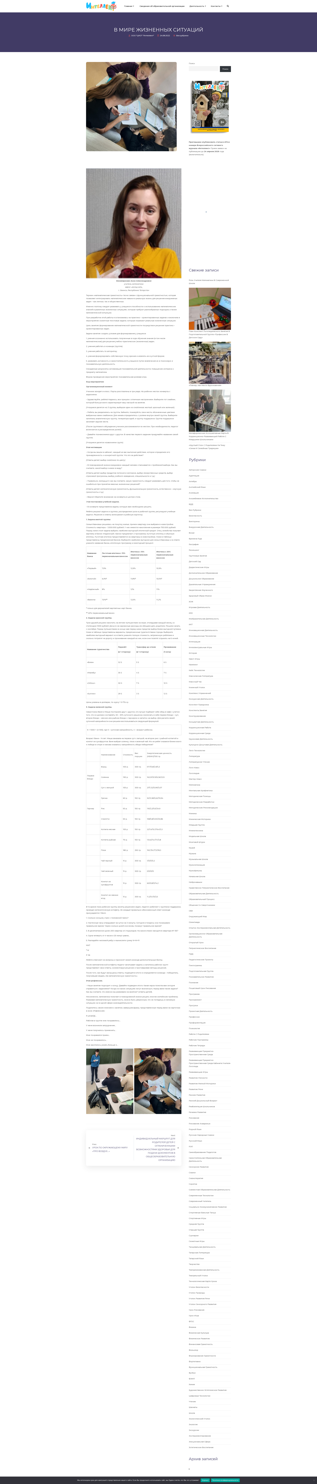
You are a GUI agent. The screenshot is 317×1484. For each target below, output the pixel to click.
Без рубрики (182, 35)
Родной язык (195, 1129)
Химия (192, 1384)
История (193, 653)
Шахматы (193, 1407)
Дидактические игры (199, 567)
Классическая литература (201, 676)
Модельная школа (197, 836)
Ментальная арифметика (200, 790)
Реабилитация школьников (202, 1106)
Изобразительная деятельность (204, 619)
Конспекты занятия (198, 710)
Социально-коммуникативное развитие (208, 1207)
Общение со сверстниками (202, 905)
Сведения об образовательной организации (162, 6)
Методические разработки (201, 802)
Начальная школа (197, 876)
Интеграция (194, 642)
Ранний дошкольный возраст (203, 1101)
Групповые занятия (198, 556)
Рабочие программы (198, 1040)
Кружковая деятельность (201, 739)
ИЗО (191, 613)
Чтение (192, 1401)
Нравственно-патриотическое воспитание (209, 888)
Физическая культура (199, 1333)
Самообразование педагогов (202, 1152)
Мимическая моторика (200, 819)
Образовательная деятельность (204, 893)
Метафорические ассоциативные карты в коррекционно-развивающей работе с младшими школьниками (209, 436)
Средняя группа (196, 1224)
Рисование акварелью (199, 1124)
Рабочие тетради (197, 1045)
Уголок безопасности (199, 1287)
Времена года (195, 539)
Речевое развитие (197, 1112)
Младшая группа (197, 825)
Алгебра (193, 481)
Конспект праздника (199, 705)
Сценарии (193, 1235)
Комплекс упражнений (200, 693)
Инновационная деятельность (203, 630)
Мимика (193, 813)
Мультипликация (197, 865)
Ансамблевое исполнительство (203, 498)
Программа (194, 994)
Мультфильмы (195, 871)
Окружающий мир (198, 916)
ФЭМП (192, 1379)
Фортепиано (195, 1361)
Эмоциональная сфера (199, 1442)
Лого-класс (194, 768)
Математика (194, 785)
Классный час (195, 682)
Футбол (192, 1373)
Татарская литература (199, 1253)
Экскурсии (194, 1430)
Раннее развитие (197, 1095)
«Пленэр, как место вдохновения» (205, 385)
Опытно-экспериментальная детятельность (209, 928)
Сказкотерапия (196, 1178)
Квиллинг (193, 665)
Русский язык (195, 1141)
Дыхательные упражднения (202, 584)
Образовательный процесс (202, 899)
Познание (193, 982)
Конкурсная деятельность (201, 699)
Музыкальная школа (198, 859)
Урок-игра (194, 1316)
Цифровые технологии (199, 1396)
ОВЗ (191, 911)
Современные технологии (201, 1195)
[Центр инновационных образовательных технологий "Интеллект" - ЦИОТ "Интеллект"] (101, 6)
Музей (192, 848)
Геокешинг (194, 550)
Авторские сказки (197, 470)
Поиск (192, 63)
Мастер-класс (195, 779)
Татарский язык (196, 1258)
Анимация (194, 493)
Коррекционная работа (200, 728)
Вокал (191, 533)
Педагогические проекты (201, 960)
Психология (194, 1028)
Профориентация (197, 1023)
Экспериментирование (200, 1436)
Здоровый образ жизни (200, 596)
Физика (192, 1327)
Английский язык (197, 487)
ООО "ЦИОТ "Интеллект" (142, 35)
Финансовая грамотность (201, 1344)
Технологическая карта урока (203, 1281)
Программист (195, 1000)
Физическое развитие (199, 1338)
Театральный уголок (198, 1276)
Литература (194, 756)
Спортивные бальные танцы (202, 1213)
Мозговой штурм (197, 842)
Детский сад (195, 561)
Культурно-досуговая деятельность (205, 745)
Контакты (216, 6)
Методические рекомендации (203, 808)
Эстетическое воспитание (201, 1447)
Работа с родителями (199, 1034)
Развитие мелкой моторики (202, 1084)
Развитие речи (196, 1089)
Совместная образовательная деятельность (209, 1190)
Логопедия (194, 773)
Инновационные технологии (202, 636)
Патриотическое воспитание (202, 948)
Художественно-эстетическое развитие (208, 1390)
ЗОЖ (191, 602)
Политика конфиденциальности (225, 1480)
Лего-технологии (197, 750)
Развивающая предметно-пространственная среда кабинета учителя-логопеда (210, 1063)
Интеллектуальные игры (200, 647)
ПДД (191, 954)
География (193, 544)
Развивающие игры (198, 1072)
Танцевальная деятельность (202, 1247)
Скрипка (193, 1184)
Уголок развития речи (199, 1298)
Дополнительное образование (203, 573)
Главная (128, 6)
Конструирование (197, 716)
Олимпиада (194, 922)
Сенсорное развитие (199, 1167)
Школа (192, 1413)
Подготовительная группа (201, 971)
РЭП (191, 1146)
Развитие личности (198, 1078)
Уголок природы (197, 1293)
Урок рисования (196, 1310)
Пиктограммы (195, 965)
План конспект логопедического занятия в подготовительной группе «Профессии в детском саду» (209, 334)
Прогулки (193, 1005)
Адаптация (194, 476)
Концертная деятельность (201, 722)
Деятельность (196, 6)
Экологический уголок (199, 1419)
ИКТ (191, 624)
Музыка (192, 853)
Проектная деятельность (200, 1011)
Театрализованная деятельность (204, 1270)
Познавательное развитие (201, 977)
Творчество (194, 1264)
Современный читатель (200, 1201)
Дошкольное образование (201, 579)
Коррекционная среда (199, 733)
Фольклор (193, 1350)
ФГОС (191, 1321)
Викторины (194, 521)
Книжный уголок (197, 687)
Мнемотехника (196, 831)
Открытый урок (196, 942)
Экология (193, 1424)
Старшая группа (196, 1230)
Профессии (194, 1017)
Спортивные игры (197, 1218)
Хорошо (205, 1480)
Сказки (192, 1173)
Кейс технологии (197, 670)
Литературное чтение (199, 762)
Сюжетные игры (196, 1241)
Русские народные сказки (201, 1135)
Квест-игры (194, 659)
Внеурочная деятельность (201, 527)
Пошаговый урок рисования (202, 988)
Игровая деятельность (199, 607)
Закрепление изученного (201, 590)
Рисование (194, 1118)
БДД (191, 504)
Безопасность (195, 516)
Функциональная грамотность (203, 1367)
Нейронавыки (195, 882)
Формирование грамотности (202, 1356)
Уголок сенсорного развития (202, 1304)
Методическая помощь (200, 796)
